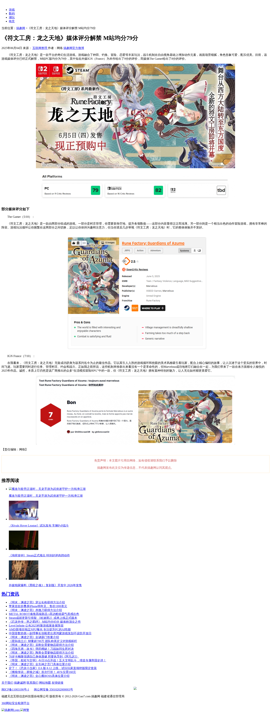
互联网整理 (40, 48)
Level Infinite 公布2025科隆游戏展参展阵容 (36, 625)
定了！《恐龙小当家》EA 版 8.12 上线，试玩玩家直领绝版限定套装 (53, 668)
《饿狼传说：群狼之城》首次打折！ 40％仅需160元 (42, 672)
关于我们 (7, 682)
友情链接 (57, 682)
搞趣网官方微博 (73, 48)
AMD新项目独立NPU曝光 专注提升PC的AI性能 (40, 629)
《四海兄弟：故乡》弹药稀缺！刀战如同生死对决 (41, 648)
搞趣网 (20, 28)
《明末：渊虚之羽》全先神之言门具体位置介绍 (40, 664)
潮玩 (12, 17)
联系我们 (32, 682)
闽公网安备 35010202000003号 (53, 689)
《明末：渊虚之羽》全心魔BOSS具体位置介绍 (39, 675)
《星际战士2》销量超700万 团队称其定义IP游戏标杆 (43, 641)
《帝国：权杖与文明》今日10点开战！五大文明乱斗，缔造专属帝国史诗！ (57, 660)
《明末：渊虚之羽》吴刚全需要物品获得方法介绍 (41, 644)
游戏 (12, 9)
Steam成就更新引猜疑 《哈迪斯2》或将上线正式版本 (43, 617)
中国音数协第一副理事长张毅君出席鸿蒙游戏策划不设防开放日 (50, 633)
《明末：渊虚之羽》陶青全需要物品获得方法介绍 (41, 652)
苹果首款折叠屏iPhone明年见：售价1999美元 (38, 606)
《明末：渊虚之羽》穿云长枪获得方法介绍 (37, 602)
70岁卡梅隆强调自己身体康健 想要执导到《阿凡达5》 (44, 656)
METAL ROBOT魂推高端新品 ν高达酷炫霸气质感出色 (44, 614)
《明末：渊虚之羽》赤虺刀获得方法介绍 (35, 610)
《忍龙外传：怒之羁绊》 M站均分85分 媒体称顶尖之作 (45, 621)
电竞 (12, 21)
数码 (12, 13)
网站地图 (45, 682)
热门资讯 (10, 594)
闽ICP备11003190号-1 (15, 689)
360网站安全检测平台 (15, 703)
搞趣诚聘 (20, 682)
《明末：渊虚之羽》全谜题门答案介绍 (34, 637)
